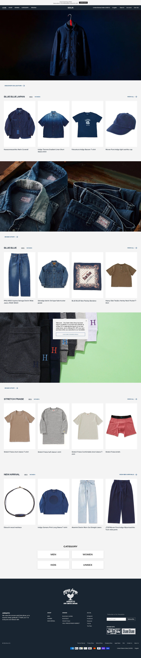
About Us (136, 643)
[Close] (86, 321)
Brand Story (10, 237)
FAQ (124, 643)
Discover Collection (13, 85)
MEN (31, 97)
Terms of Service (81, 643)
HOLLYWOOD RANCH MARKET (71, 623)
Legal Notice (117, 643)
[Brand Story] (70, 196)
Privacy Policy (90, 643)
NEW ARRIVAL (51, 621)
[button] (101, 7)
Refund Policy (99, 643)
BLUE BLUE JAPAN (67, 616)
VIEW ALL (130, 96)
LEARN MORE (83, 2)
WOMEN (37, 97)
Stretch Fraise (66, 621)
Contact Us (129, 643)
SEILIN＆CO (7, 643)
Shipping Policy (108, 643)
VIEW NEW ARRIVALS (126, 474)
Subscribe (131, 619)
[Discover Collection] (70, 45)
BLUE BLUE (65, 618)
